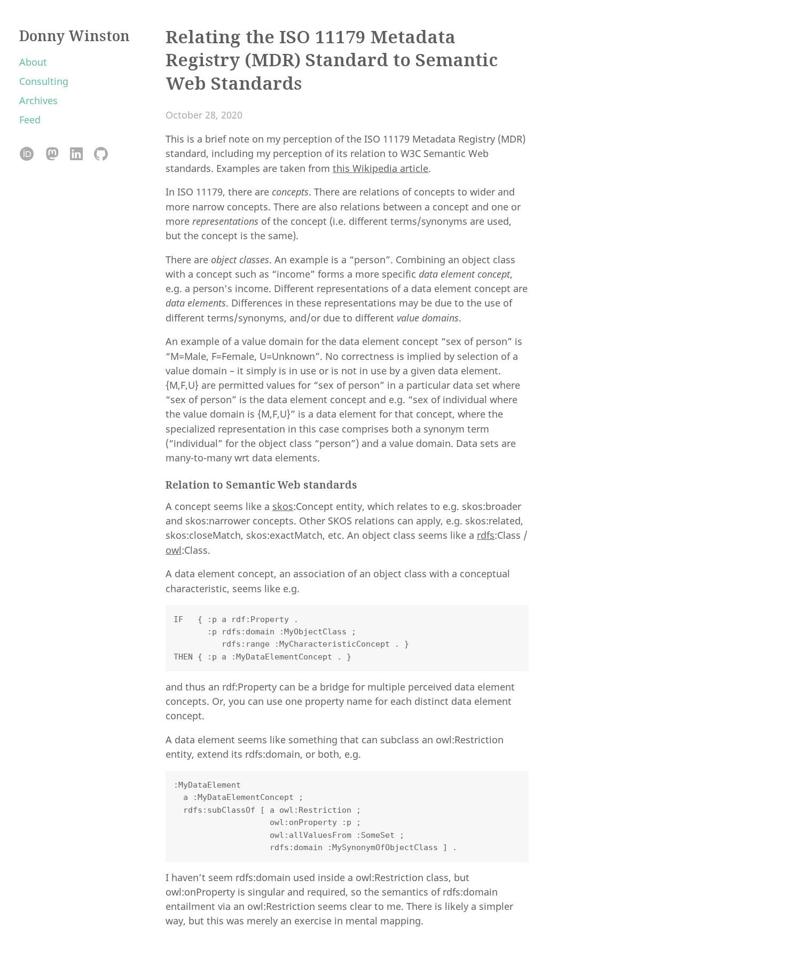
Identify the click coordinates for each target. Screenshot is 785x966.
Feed (30, 119)
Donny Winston (74, 35)
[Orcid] (26, 154)
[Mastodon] (51, 154)
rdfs (485, 535)
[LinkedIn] (76, 154)
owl (174, 550)
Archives (38, 100)
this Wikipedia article (380, 168)
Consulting (43, 81)
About (33, 62)
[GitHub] (100, 154)
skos (282, 506)
